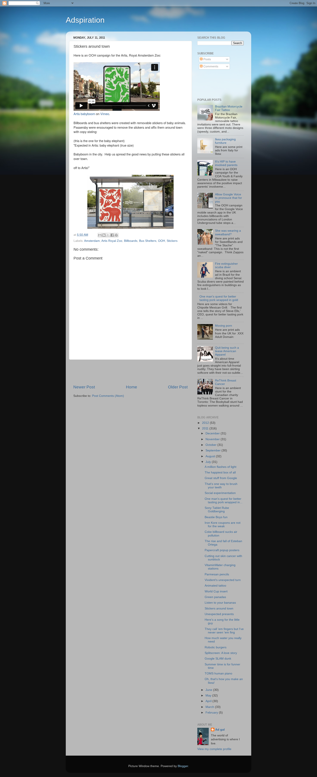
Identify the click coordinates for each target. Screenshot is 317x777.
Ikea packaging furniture (225, 141)
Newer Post (84, 387)
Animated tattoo (215, 585)
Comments (210, 66)
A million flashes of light (220, 466)
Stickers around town (219, 608)
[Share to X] (108, 235)
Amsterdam (92, 240)
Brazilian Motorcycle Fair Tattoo (228, 108)
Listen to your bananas (220, 602)
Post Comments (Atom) (108, 395)
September (213, 450)
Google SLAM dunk (218, 658)
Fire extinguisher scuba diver (226, 265)
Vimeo (104, 113)
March (210, 707)
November (213, 439)
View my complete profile (214, 749)
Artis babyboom (84, 113)
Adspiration (85, 20)
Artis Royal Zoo (111, 240)
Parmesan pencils (217, 574)
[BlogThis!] (104, 235)
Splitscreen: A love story (221, 653)
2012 (206, 422)
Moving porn (223, 325)
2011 (205, 428)
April (209, 701)
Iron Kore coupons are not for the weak (222, 524)
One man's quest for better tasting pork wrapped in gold (218, 298)
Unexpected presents (219, 614)
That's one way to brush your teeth (221, 485)
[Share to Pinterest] (116, 235)
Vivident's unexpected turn (223, 580)
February (212, 712)
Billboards (130, 240)
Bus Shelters (147, 240)
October (211, 444)
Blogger (183, 766)
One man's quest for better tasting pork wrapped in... (223, 500)
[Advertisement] (130, 372)
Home (131, 387)
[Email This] (100, 235)
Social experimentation (220, 493)
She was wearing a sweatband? (228, 232)
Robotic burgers (215, 647)
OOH (161, 240)
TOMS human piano (218, 673)
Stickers (172, 240)
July (209, 462)
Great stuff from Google (221, 478)
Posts (206, 59)
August (211, 456)
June (209, 690)
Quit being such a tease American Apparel (227, 351)
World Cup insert (216, 591)
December (213, 433)
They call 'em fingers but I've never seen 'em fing (224, 630)
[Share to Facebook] (112, 235)
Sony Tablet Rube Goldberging (217, 509)
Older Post (178, 387)
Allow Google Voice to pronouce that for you (228, 198)
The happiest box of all (220, 472)
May (209, 695)
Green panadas (215, 597)
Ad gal (220, 729)
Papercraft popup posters (222, 550)
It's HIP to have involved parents (226, 163)
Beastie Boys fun (216, 517)
